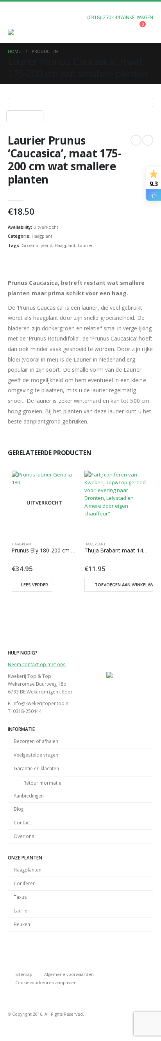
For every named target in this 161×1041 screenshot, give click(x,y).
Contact (22, 822)
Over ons (24, 836)
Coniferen (25, 883)
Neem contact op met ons (37, 664)
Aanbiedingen (29, 795)
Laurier (85, 245)
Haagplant (42, 236)
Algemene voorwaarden (69, 974)
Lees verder (34, 585)
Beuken (22, 924)
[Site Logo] (23, 32)
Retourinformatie (42, 783)
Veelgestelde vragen (36, 755)
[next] (147, 140)
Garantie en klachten (36, 768)
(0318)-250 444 (104, 17)
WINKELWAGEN (136, 17)
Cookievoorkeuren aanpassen (46, 982)
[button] (15, 19)
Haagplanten (27, 869)
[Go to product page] (116, 503)
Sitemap (23, 974)
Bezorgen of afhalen (36, 741)
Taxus (20, 897)
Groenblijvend (36, 245)
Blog (18, 809)
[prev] (136, 140)
